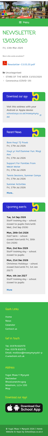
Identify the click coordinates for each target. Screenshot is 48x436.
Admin (39, 429)
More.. (10, 193)
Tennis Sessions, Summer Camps (24, 175)
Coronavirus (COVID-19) (18, 80)
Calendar (10, 325)
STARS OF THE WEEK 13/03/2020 (24, 76)
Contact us (11, 329)
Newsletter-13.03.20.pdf (21, 64)
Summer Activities (16, 184)
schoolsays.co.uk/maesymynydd (23, 115)
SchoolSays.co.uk (33, 432)
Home (8, 316)
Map (7, 388)
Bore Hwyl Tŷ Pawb (17, 142)
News (8, 320)
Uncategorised (13, 72)
